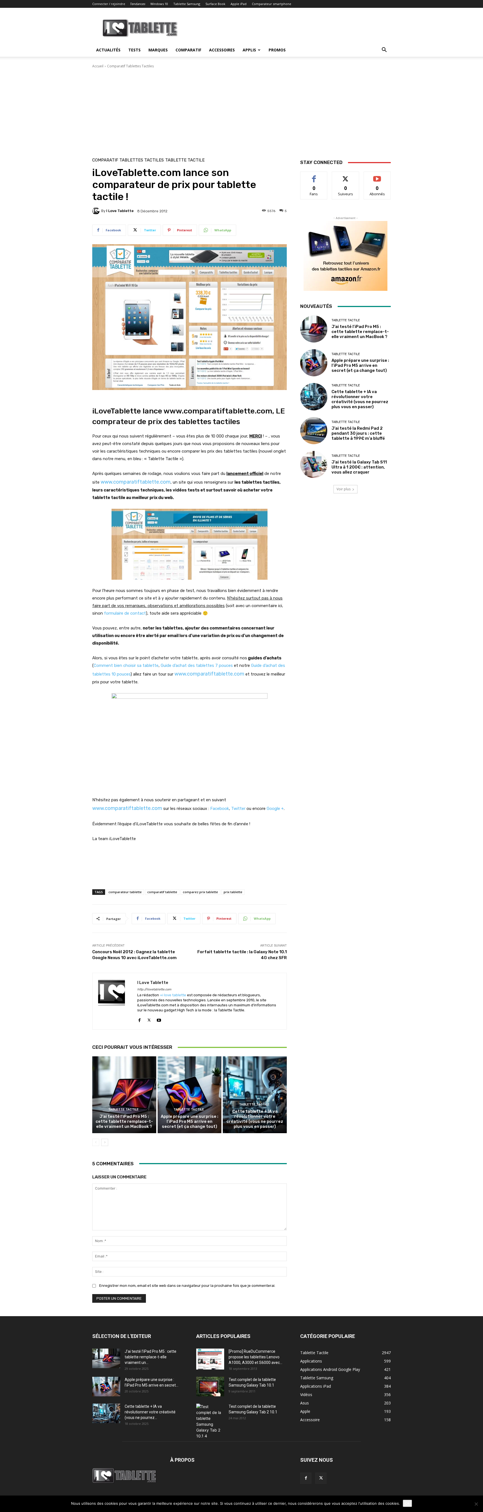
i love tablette (120, 211)
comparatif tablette (162, 892)
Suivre (345, 176)
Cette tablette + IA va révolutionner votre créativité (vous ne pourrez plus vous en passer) (254, 1119)
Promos (277, 50)
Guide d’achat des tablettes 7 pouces (197, 665)
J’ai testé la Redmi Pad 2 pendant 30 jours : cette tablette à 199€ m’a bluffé (358, 433)
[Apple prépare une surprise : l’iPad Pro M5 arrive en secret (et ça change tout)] (190, 1094)
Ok (407, 1503)
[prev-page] (95, 1142)
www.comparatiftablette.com (136, 482)
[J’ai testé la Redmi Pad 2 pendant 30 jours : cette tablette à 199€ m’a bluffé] (313, 430)
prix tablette (233, 892)
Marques (158, 50)
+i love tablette (173, 995)
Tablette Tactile (185, 160)
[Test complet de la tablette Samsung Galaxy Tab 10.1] (210, 1386)
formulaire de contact (125, 613)
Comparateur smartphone (271, 4)
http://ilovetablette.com (154, 989)
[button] (384, 50)
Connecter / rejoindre (108, 4)
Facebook (219, 808)
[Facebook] (139, 1019)
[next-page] (104, 1142)
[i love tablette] (96, 211)
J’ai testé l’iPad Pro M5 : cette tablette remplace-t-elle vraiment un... (150, 1357)
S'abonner (377, 176)
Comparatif (188, 50)
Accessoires (222, 50)
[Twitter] (149, 1019)
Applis (249, 50)
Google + (275, 808)
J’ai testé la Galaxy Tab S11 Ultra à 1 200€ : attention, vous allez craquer (359, 467)
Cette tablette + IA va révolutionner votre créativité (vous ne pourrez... (150, 1412)
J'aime (314, 176)
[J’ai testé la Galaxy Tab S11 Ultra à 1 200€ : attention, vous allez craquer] (313, 464)
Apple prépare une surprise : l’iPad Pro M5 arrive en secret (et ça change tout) (189, 1121)
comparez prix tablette (200, 892)
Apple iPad (239, 4)
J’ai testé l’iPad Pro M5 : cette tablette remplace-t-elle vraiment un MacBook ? (124, 1121)
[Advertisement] (241, 111)
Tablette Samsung (186, 4)
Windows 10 (159, 4)
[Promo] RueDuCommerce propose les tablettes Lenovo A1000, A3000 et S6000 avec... (255, 1357)
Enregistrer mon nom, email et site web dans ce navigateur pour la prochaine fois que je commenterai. (187, 1285)
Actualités (108, 50)
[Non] (476, 1504)
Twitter (238, 808)
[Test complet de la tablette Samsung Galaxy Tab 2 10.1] (210, 1421)
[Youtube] (159, 1019)
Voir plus (344, 489)
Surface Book (215, 4)
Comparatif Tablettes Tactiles (130, 66)
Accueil (97, 66)
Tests (134, 50)
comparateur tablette (125, 892)
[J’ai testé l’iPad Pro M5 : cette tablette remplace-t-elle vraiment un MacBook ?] (124, 1094)
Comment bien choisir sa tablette (126, 665)
